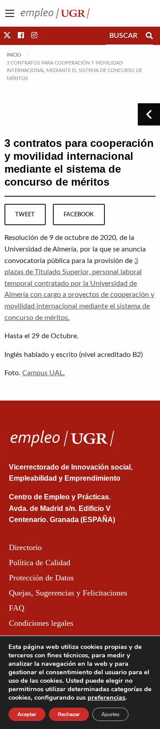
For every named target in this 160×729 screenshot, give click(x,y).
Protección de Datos (41, 577)
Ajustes (110, 714)
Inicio (14, 55)
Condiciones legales (41, 623)
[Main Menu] (9, 13)
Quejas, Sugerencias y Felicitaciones (68, 592)
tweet (25, 214)
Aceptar (26, 714)
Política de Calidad (39, 562)
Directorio (25, 547)
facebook (79, 214)
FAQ (16, 607)
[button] (7, 35)
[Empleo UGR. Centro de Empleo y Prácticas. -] (55, 12)
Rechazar (69, 714)
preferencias (106, 697)
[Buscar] (149, 36)
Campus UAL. (43, 373)
